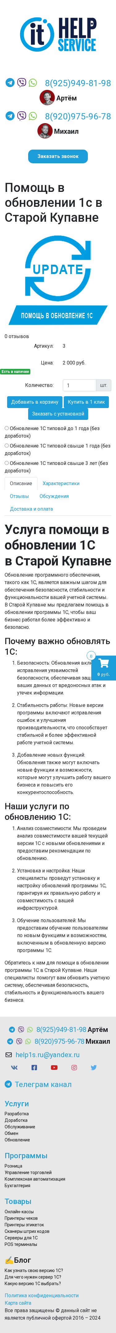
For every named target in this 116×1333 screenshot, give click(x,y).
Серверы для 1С (21, 1237)
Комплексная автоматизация (35, 1179)
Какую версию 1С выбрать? (33, 1283)
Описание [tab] (21, 483)
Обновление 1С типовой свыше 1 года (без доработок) (57, 449)
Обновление (17, 1139)
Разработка (17, 1113)
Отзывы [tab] (19, 496)
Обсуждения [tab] (54, 496)
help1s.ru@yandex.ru (47, 1055)
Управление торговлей (28, 1172)
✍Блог (18, 1260)
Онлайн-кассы (19, 1211)
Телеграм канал (43, 1084)
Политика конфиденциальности (42, 1295)
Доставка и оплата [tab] (31, 509)
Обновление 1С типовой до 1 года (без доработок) (52, 432)
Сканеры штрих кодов (27, 1231)
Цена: (47, 363)
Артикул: (44, 346)
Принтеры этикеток (24, 1224)
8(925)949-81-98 (78, 83)
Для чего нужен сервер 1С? (33, 1277)
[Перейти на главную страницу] (58, 34)
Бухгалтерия (17, 1185)
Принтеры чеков (21, 1218)
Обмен (11, 1133)
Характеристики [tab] (61, 483)
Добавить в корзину (34, 402)
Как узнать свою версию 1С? (34, 1270)
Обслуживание (20, 1126)
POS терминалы (21, 1244)
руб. (103, 667)
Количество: (39, 385)
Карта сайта (18, 1303)
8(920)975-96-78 (78, 116)
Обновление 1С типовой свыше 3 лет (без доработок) (56, 467)
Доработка (16, 1120)
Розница (13, 1165)
